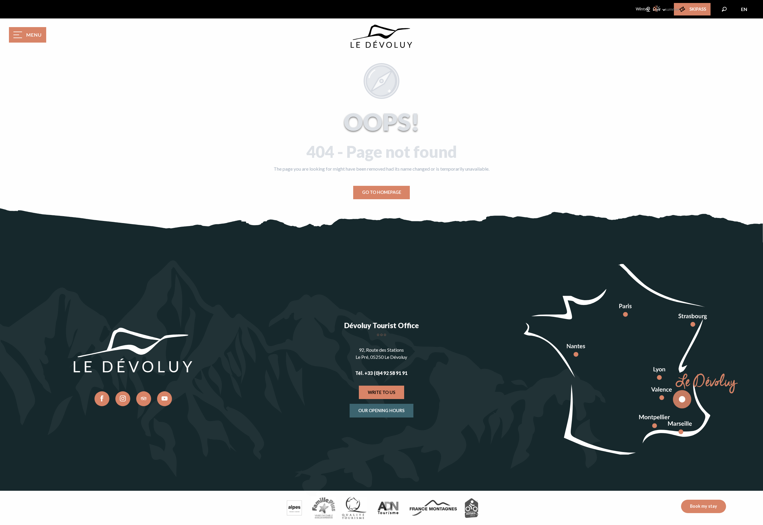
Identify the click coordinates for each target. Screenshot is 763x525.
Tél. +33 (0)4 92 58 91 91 (381, 373)
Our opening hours (381, 410)
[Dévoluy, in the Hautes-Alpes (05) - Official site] (381, 36)
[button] (724, 9)
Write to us (381, 392)
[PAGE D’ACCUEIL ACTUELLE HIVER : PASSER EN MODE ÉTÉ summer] (657, 8)
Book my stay (703, 506)
